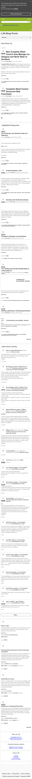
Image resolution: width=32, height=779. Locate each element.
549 (7, 723)
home (2, 113)
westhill (9, 300)
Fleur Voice (12, 172)
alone (23, 192)
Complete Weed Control (8, 64)
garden (19, 300)
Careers (15, 718)
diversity (5, 225)
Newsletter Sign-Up (16, 737)
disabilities (12, 226)
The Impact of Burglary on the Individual (13, 236)
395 (7, 696)
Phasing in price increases (16, 747)
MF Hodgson (9, 366)
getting (13, 334)
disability (19, 225)
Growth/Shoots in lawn (18, 469)
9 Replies (5, 692)
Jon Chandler (10, 467)
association (6, 163)
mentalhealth (6, 192)
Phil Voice (7, 137)
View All (28, 339)
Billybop (14, 720)
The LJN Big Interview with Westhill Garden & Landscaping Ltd (15, 270)
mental (11, 192)
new (5, 113)
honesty (15, 163)
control (16, 112)
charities (3, 226)
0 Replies (5, 636)
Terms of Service (25, 773)
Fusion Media (8, 61)
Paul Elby (8, 540)
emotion (17, 258)
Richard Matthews (11, 409)
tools (9, 258)
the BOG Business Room (16, 738)
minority (24, 225)
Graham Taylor (10, 554)
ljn (21, 300)
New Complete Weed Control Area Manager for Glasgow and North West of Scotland (15, 55)
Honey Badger (10, 387)
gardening (7, 226)
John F (8, 601)
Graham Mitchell (9, 718)
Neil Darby (9, 522)
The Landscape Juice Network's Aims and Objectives (14, 134)
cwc (21, 81)
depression (18, 192)
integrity (19, 163)
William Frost (22, 366)
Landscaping (15, 663)
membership (24, 163)
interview (6, 300)
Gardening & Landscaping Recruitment (12, 706)
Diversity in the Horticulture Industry (17, 200)
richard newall (25, 81)
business (11, 163)
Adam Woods (9, 482)
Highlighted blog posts (10, 125)
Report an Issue (6, 773)
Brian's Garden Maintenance (14, 350)
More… (16, 615)
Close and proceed (16, 14)
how (20, 334)
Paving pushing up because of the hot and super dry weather (14, 412)
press (10, 113)
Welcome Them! (24, 452)
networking (3, 164)
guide (17, 334)
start (8, 335)
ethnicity (28, 225)
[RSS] (1, 117)
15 (8, 331)
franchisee (3, 82)
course (5, 334)
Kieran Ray (9, 572)
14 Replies (6, 720)
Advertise (16, 757)
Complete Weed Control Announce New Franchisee (14, 91)
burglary (5, 258)
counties (21, 112)
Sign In (28, 19)
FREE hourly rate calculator (16, 748)
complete (13, 112)
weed (7, 113)
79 (6, 668)
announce (6, 112)
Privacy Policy (15, 773)
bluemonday (27, 192)
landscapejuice (26, 300)
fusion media (17, 81)
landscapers (23, 334)
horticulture (3, 193)
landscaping (14, 300)
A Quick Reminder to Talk (14, 170)
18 (6, 639)
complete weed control (9, 81)
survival (14, 335)
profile (21, 460)
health (14, 192)
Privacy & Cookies (16, 759)
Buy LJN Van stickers (16, 739)
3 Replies (5, 665)
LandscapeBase (10, 450)
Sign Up (3, 19)
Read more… (4, 75)
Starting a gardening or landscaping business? (16, 311)
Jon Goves (9, 460)
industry (15, 225)
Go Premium (16, 758)
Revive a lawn (15, 352)
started (11, 335)
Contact (16, 755)
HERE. (16, 9)
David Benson (10, 588)
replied (15, 366)
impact (20, 258)
